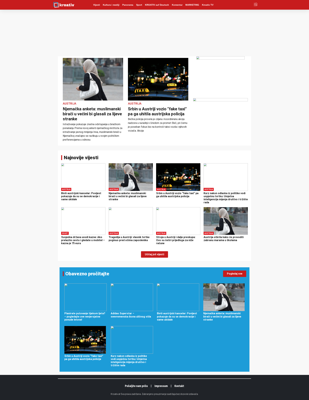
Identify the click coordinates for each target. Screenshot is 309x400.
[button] (154, 254)
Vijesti (96, 5)
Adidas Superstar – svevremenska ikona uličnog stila (131, 315)
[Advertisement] (154, 33)
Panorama (127, 5)
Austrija (69, 103)
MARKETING (192, 5)
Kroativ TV (207, 5)
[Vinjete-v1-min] (220, 100)
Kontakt (179, 386)
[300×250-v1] (220, 58)
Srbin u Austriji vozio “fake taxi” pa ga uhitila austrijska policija (157, 111)
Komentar (177, 5)
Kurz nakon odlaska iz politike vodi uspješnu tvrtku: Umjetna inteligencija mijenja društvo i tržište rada (226, 198)
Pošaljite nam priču (136, 386)
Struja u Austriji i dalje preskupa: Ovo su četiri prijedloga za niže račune (175, 240)
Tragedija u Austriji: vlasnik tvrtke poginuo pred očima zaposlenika (129, 239)
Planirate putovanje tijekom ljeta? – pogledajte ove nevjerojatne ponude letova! (84, 316)
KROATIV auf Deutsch (157, 5)
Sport (139, 5)
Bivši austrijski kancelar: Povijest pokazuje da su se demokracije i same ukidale (81, 196)
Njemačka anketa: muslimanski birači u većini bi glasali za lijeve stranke (92, 113)
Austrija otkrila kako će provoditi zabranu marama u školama (224, 239)
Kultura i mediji (111, 5)
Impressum (161, 386)
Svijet (65, 233)
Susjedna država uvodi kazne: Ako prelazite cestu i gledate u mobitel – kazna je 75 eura (83, 240)
